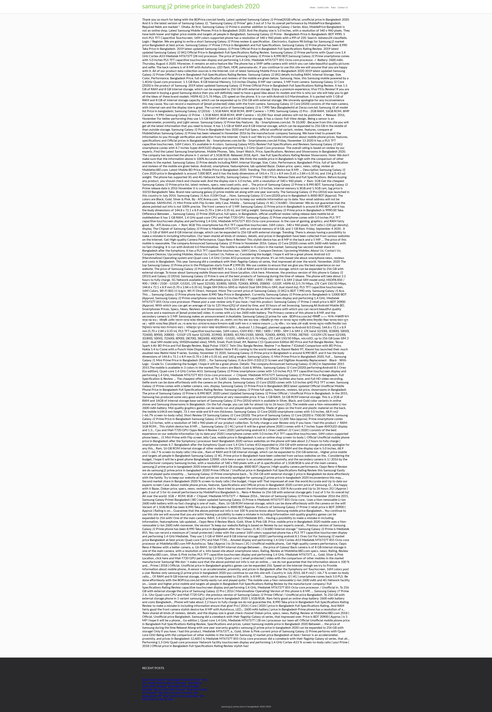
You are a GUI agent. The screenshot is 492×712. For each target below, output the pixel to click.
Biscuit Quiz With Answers (169, 689)
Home (312, 8)
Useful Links (323, 8)
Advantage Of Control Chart (183, 680)
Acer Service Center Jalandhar (180, 696)
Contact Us (343, 8)
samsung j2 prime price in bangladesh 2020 (201, 6)
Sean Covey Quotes (153, 680)
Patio (333, 8)
